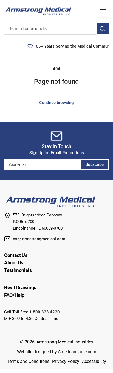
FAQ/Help (14, 295)
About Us (13, 262)
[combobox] (56, 29)
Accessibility (94, 361)
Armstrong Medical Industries (64, 342)
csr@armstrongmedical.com (39, 238)
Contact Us (15, 255)
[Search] (103, 28)
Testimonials (18, 270)
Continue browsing (56, 102)
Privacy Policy (65, 361)
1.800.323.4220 (44, 312)
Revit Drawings (20, 287)
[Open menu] (103, 11)
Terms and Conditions (28, 361)
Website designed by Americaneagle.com (56, 351)
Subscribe (95, 164)
